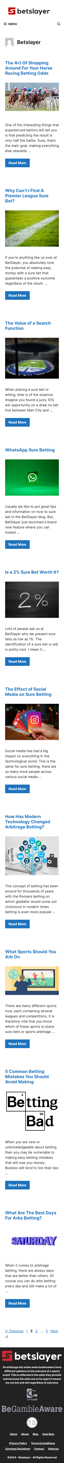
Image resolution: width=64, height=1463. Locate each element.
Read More (17, 163)
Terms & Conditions (43, 1443)
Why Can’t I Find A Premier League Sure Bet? (26, 195)
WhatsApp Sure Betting (30, 450)
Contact (39, 1448)
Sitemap (53, 1448)
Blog (35, 1434)
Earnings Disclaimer (17, 1448)
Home (13, 1434)
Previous (14, 1331)
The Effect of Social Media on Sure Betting (28, 692)
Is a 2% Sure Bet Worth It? (32, 572)
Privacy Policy (18, 1443)
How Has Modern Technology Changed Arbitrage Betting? (27, 821)
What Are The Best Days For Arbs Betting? (30, 1215)
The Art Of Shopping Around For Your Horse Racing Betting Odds (28, 68)
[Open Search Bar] (58, 24)
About (25, 1434)
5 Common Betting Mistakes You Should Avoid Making (27, 1076)
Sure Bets (48, 1434)
